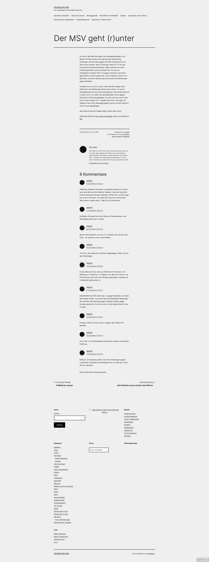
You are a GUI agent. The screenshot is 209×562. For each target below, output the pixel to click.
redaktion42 (128, 430)
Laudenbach (58, 478)
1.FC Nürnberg (124, 134)
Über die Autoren (78, 16)
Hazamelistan (128, 422)
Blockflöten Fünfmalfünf (109, 16)
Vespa (56, 508)
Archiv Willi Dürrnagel (62, 520)
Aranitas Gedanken (130, 416)
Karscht (56, 472)
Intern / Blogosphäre (61, 469)
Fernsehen (57, 456)
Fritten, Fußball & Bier (131, 419)
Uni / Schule (58, 506)
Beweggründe (92, 16)
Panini (56, 489)
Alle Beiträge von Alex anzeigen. (99, 163)
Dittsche (58, 461)
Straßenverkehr (59, 500)
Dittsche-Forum (59, 539)
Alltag (56, 450)
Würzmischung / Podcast (62, 522)
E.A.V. (56, 542)
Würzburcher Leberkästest (64, 20)
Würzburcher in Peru (61, 514)
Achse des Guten (130, 414)
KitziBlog (127, 425)
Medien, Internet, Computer (63, 486)
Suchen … (57, 413)
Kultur (56, 475)
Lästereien (57, 481)
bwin (81, 76)
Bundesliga (126, 136)
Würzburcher (61, 7)
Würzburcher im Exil (61, 511)
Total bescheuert (60, 503)
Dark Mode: (201, 560)
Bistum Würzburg (60, 534)
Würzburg (57, 517)
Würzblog (127, 436)
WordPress (151, 554)
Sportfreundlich (59, 497)
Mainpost (57, 483)
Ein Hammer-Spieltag (104, 116)
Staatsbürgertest (82, 20)
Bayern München (117, 136)
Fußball (127, 132)
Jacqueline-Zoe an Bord (137, 16)
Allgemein (57, 447)
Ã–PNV (56, 453)
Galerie (123, 16)
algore (89, 181)
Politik (56, 492)
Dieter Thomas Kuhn (61, 536)
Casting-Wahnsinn (61, 458)
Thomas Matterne (130, 433)
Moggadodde (128, 427)
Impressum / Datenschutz (101, 20)
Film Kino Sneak (59, 464)
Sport (56, 495)
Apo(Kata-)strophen (61, 16)
